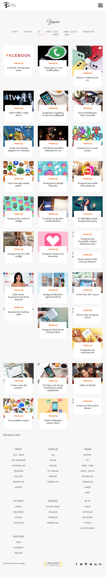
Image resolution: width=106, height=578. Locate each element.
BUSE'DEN (18, 536)
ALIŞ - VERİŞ (18, 454)
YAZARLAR (18, 547)
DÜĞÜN (18, 487)
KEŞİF (67, 34)
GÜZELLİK (53, 449)
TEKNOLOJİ (41, 34)
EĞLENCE (53, 500)
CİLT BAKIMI (53, 471)
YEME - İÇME (51, 31)
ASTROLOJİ (18, 522)
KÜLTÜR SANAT (53, 506)
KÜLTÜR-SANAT (87, 528)
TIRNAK (53, 460)
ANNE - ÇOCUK (70, 31)
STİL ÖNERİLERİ (18, 460)
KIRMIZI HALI (53, 522)
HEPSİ (15, 31)
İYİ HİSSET (19, 500)
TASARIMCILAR (18, 465)
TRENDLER (18, 471)
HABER (55, 34)
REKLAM (18, 553)
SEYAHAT (28, 31)
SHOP (18, 542)
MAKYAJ (53, 465)
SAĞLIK (18, 506)
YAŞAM (87, 449)
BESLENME (18, 512)
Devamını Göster (11, 435)
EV (39, 31)
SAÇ (53, 454)
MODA (18, 449)
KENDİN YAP (88, 31)
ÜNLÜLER (18, 476)
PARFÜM (53, 476)
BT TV (87, 500)
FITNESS (18, 517)
